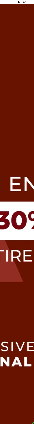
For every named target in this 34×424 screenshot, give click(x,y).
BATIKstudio (27, 2)
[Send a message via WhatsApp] (33, 423)
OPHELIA (24, 2)
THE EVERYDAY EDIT (25, 1)
